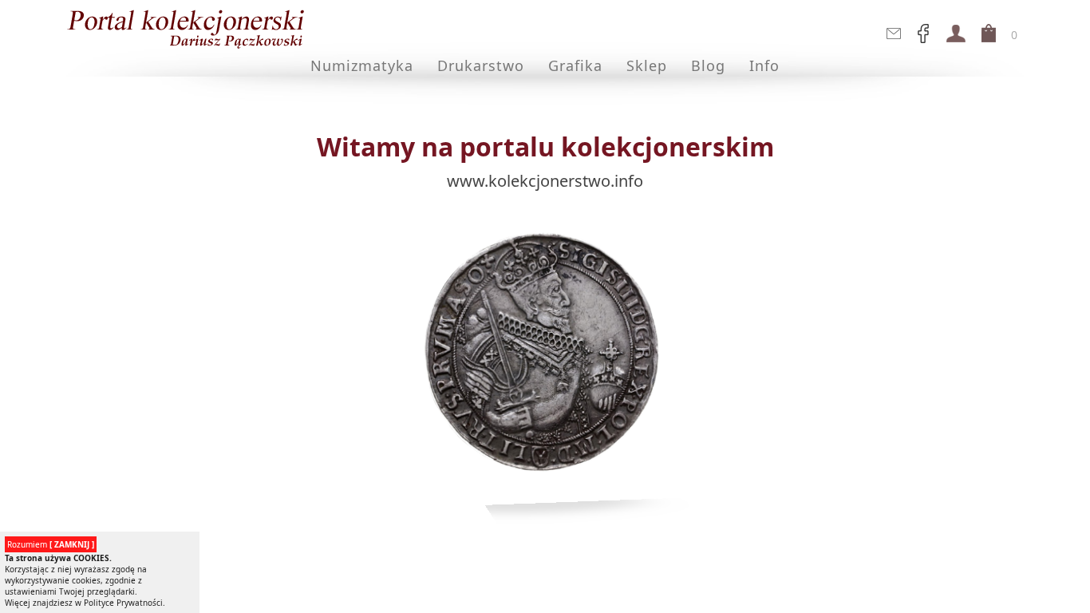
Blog (708, 65)
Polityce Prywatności (123, 602)
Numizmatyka (361, 65)
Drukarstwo (480, 65)
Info (764, 65)
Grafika (575, 65)
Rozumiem (50, 544)
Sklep (646, 65)
